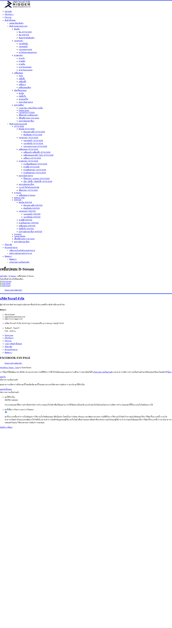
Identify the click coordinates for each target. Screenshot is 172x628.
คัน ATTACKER (25, 32)
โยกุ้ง (21, 76)
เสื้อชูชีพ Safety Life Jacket (29, 118)
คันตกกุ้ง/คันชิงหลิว (27, 38)
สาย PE (22, 58)
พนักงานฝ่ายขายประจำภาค (20, 253)
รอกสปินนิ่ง (23, 44)
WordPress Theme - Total (9, 368)
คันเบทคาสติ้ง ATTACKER (34, 132)
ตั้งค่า (169, 372)
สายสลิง (22, 61)
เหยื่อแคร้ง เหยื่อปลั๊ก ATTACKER (36, 152)
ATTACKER (19, 126)
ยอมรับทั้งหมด (6, 389)
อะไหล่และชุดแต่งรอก (28, 52)
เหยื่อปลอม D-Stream (27, 195)
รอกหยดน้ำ (23, 47)
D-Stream (12, 276)
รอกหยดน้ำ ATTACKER (33, 141)
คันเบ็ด (17, 29)
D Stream (17, 193)
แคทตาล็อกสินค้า (16, 23)
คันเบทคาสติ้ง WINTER (32, 205)
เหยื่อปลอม (18, 73)
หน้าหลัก (8, 12)
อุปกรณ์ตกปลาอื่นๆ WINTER (30, 232)
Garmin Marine (19, 236)
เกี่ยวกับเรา (9, 14)
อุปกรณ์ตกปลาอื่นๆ (26, 121)
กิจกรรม (8, 17)
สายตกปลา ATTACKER (28, 161)
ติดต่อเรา (8, 256)
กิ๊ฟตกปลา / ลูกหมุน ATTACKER (36, 179)
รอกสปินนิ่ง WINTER (31, 217)
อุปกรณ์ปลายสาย (26, 102)
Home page (9, 335)
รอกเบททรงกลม (25, 50)
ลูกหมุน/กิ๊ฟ (23, 99)
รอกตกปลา (18, 41)
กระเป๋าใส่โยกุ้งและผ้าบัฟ (29, 187)
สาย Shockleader (25, 67)
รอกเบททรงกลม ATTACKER (35, 146)
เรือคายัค (8, 245)
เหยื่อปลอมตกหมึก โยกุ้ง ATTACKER (38, 155)
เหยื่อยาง (22, 85)
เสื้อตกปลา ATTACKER (28, 190)
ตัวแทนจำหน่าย (11, 248)
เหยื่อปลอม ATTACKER (28, 149)
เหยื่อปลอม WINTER (27, 226)
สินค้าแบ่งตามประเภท (18, 26)
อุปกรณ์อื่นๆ (19, 105)
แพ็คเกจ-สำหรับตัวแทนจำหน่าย (22, 250)
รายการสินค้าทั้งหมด (13, 344)
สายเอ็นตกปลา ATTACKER (34, 173)
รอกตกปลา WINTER (27, 211)
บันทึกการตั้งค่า (6, 427)
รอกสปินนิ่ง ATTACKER (33, 143)
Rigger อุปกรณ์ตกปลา (13, 290)
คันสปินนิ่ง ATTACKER (32, 135)
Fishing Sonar (24, 110)
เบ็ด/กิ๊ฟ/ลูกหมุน (20, 90)
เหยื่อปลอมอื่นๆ (25, 87)
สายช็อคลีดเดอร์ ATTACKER (35, 164)
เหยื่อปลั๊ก (22, 82)
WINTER (17, 200)
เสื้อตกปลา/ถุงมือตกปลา (28, 115)
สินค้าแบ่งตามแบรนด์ (18, 124)
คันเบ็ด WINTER (25, 202)
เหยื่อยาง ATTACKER (32, 158)
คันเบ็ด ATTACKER (27, 129)
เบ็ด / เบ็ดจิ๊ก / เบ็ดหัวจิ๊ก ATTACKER (37, 181)
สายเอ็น (22, 64)
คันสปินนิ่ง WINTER (31, 208)
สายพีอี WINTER (25, 220)
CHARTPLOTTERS (27, 113)
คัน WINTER (24, 35)
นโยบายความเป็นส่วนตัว (19, 262)
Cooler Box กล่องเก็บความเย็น (31, 108)
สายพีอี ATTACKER (31, 167)
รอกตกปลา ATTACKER (28, 138)
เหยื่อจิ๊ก (22, 79)
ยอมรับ (3, 377)
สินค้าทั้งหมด (10, 20)
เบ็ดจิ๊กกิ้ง (22, 96)
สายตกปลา (18, 55)
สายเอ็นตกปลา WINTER (29, 223)
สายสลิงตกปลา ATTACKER (34, 170)
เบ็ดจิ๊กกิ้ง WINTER (26, 229)
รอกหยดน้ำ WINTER (31, 214)
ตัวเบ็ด (21, 93)
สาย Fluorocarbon (25, 70)
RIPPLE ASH (19, 198)
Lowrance (18, 234)
